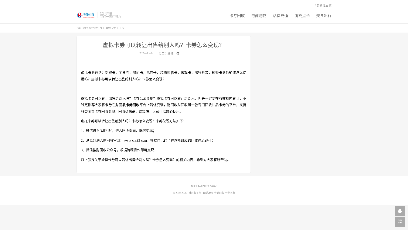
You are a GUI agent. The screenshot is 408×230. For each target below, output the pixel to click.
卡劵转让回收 (323, 5)
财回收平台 (85, 15)
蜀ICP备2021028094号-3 (204, 186)
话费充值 (280, 16)
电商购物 (258, 16)
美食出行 (324, 16)
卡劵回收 (237, 16)
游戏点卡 (302, 16)
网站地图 (208, 192)
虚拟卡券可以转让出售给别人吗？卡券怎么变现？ (163, 45)
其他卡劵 (111, 28)
